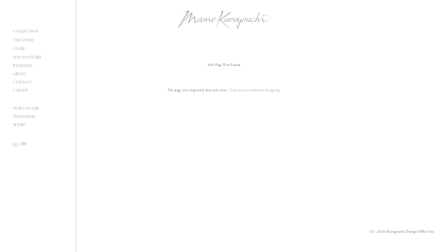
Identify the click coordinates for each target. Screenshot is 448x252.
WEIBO (19, 125)
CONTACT (22, 82)
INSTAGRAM (24, 117)
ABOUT (20, 74)
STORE (19, 49)
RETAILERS (22, 66)
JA (15, 144)
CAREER (20, 90)
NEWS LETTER (26, 108)
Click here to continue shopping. (255, 90)
